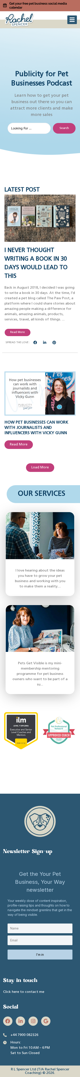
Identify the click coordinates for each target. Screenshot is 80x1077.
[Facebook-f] (7, 1021)
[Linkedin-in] (20, 1021)
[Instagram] (33, 1021)
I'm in (40, 954)
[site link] (19, 19)
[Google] (45, 1021)
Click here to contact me (23, 992)
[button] (72, 19)
